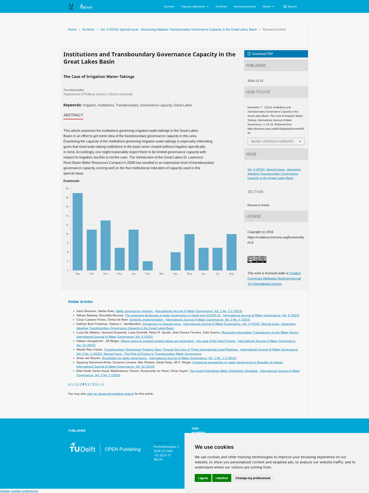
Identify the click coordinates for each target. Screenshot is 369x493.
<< (69, 384)
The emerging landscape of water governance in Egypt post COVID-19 (173, 315)
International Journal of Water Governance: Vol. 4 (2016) (114, 336)
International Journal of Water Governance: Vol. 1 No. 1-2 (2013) (198, 311)
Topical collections (193, 6)
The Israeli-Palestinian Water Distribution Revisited (223, 371)
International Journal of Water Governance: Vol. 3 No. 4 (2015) (208, 319)
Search (291, 6)
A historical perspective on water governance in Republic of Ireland (237, 362)
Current (169, 6)
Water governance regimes (134, 311)
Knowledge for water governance (125, 358)
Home (72, 29)
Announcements (245, 6)
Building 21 (161, 442)
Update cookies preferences (19, 491)
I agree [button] (203, 478)
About (267, 6)
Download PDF (262, 54)
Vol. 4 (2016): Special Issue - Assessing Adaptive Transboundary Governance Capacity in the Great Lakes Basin (178, 29)
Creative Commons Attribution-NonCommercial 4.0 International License (274, 278)
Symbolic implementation (146, 319)
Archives (221, 6)
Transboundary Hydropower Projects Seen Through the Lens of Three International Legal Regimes (171, 349)
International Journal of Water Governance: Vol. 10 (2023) (115, 366)
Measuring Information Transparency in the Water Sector (260, 332)
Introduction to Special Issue (162, 324)
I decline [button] (222, 478)
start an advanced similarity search (110, 393)
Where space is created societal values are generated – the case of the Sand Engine (178, 341)
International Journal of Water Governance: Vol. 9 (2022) (261, 315)
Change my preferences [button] (253, 478)
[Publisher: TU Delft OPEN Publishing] (105, 454)
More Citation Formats (272, 141)
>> (102, 384)
